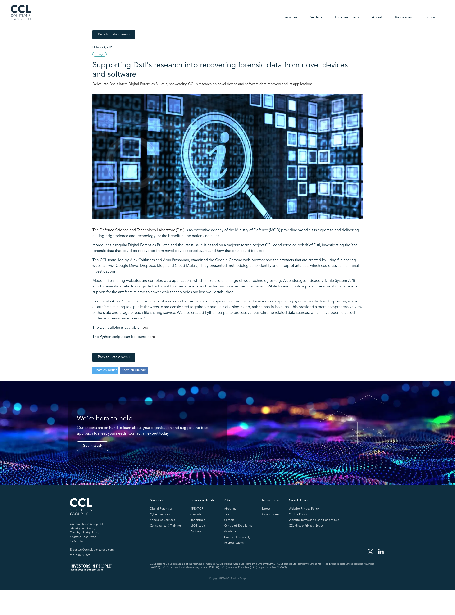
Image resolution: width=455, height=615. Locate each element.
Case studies (270, 514)
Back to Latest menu (114, 34)
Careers (229, 520)
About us (230, 508)
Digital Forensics (161, 508)
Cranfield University (237, 537)
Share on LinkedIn (134, 370)
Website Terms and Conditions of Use (314, 520)
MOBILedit (197, 525)
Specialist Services (162, 520)
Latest (266, 508)
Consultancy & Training (165, 525)
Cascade (196, 514)
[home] (21, 12)
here (144, 328)
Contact (431, 17)
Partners (195, 531)
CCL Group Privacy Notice (306, 525)
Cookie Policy (298, 514)
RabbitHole (197, 520)
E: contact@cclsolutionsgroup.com (92, 549)
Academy (230, 531)
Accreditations (234, 543)
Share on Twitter (105, 370)
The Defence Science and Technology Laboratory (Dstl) (138, 230)
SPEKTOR (196, 508)
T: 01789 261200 (80, 555)
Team (227, 514)
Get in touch (92, 446)
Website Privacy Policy (304, 508)
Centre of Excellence (238, 525)
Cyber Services (160, 514)
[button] (290, 17)
